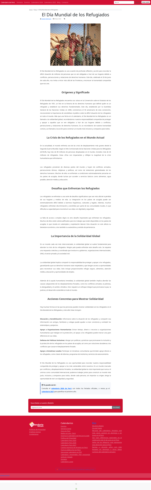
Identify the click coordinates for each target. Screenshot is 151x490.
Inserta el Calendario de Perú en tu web (75, 436)
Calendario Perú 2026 (68, 443)
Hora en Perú (65, 431)
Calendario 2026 (37, 2)
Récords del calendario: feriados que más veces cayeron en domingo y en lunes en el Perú (107, 433)
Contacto (65, 2)
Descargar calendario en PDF (71, 452)
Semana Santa (66, 429)
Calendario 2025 (50, 2)
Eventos (27, 2)
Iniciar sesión (145, 2)
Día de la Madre (98, 426)
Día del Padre (97, 428)
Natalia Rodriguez (46, 19)
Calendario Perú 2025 (68, 440)
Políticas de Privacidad (37, 429)
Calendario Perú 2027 (68, 445)
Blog (58, 2)
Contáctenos (33, 434)
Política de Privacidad (68, 438)
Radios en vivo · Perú (68, 433)
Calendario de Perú (8, 2)
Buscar (138, 2)
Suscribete (116, 407)
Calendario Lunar (67, 462)
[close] (76, 484)
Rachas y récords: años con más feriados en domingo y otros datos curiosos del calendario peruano (107, 449)
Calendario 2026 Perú (5, 475)
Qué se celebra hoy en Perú (71, 450)
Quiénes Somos (35, 432)
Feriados (20, 2)
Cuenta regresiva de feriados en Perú (74, 447)
